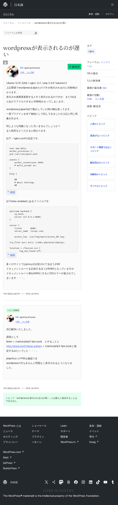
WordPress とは (12, 425)
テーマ (35, 431)
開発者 (64, 436)
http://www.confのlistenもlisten (24, 346)
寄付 (93, 436)
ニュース (8, 431)
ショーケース (39, 425)
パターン (37, 442)
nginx (91, 51)
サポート (65, 431)
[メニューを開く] (113, 4)
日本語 (14, 482)
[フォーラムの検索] (36, 32)
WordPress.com (13, 452)
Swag (94, 442)
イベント (94, 431)
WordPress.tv (70, 442)
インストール (24, 23)
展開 (12, 192)
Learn (64, 425)
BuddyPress (11, 468)
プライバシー (10, 442)
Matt (7, 457)
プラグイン (38, 436)
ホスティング (10, 436)
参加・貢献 (95, 425)
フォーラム (8, 14)
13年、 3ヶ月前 (27, 72)
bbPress (9, 462)
